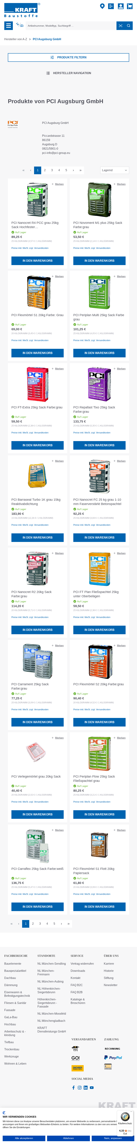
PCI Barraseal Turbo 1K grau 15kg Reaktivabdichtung (35, 502)
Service (77, 955)
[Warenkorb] (129, 6)
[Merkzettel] (111, 6)
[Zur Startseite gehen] (22, 9)
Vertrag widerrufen (82, 963)
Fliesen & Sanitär (15, 1002)
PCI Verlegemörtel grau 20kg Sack (36, 776)
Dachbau (10, 977)
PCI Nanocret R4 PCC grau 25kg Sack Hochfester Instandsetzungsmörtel (35, 225)
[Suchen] (129, 25)
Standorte (46, 955)
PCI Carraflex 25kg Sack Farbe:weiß (37, 869)
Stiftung (108, 977)
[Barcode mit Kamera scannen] (120, 25)
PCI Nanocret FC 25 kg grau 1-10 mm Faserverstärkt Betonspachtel (97, 502)
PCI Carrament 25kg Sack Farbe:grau (30, 686)
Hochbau (10, 1024)
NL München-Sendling (51, 963)
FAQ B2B (77, 992)
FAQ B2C (77, 985)
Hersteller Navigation (72, 73)
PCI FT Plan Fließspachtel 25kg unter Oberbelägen (96, 594)
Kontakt (75, 977)
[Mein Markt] (102, 6)
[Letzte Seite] (80, 170)
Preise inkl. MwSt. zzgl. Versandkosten (30, 248)
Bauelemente (12, 963)
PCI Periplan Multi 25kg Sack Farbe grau (98, 317)
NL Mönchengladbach (51, 1020)
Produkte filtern (72, 57)
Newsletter (110, 985)
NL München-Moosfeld (51, 1013)
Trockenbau (11, 1049)
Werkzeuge (11, 1056)
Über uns (111, 955)
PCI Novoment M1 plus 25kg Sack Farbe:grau (97, 225)
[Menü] (8, 25)
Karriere (109, 963)
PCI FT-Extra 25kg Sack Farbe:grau (36, 407)
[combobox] (71, 25)
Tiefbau (9, 1042)
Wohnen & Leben (15, 1063)
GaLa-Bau (10, 1017)
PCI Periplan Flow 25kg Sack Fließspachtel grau (94, 779)
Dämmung (10, 985)
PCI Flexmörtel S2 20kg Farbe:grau (98, 684)
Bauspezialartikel (15, 970)
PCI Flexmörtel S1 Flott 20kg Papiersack (93, 871)
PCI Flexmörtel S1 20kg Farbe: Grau (37, 315)
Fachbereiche (16, 955)
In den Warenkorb (38, 260)
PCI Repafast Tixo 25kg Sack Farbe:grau (94, 409)
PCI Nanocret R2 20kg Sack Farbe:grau (31, 594)
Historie (109, 970)
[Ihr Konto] (120, 6)
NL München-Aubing (50, 981)
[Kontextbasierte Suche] (20, 24)
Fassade (9, 1010)
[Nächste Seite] (73, 170)
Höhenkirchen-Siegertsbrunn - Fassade (47, 1003)
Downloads (78, 970)
